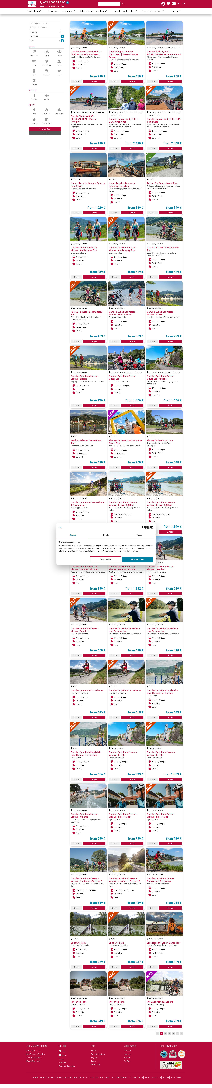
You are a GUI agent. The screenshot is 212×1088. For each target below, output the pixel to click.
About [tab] (139, 535)
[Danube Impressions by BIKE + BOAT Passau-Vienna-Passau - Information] (88, 33)
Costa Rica (67, 1077)
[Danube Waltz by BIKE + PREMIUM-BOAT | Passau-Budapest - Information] (88, 98)
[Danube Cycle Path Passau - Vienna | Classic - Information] (164, 293)
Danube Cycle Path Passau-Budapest (122, 377)
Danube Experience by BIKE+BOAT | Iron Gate (164, 120)
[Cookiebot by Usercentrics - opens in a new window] (143, 527)
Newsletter (62, 1062)
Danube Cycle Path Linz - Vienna (87, 690)
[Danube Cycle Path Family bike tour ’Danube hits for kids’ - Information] (164, 672)
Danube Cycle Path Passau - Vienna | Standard (161, 568)
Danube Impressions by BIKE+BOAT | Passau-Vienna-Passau (123, 54)
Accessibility (95, 1064)
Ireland (107, 1077)
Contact (61, 1059)
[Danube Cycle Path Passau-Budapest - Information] (126, 358)
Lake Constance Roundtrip (35, 1054)
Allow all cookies (137, 559)
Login (63, 1051)
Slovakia (147, 1077)
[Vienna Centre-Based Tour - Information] (164, 422)
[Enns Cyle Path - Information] (88, 924)
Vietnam (180, 1077)
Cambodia (50, 1077)
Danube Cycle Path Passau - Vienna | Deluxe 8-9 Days (123, 503)
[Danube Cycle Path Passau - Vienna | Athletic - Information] (88, 796)
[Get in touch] (174, 4)
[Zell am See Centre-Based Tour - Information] (164, 165)
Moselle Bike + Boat (33, 1061)
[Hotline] (67, 2)
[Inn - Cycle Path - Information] (88, 983)
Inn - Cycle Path (78, 1001)
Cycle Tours (34, 11)
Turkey (172, 1077)
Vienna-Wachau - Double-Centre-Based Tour (125, 442)
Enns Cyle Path (78, 942)
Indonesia (99, 1077)
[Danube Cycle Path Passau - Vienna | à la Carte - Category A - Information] (88, 860)
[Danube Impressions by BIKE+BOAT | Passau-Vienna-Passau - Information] (126, 33)
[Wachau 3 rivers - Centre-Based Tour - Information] (88, 422)
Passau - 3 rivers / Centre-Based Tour (163, 249)
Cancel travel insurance (67, 1066)
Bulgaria (42, 1077)
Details (94, 81)
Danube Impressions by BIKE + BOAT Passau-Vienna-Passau (86, 53)
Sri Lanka (165, 1077)
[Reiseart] (62, 36)
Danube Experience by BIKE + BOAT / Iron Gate (123, 120)
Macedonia (125, 1077)
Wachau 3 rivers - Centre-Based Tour (86, 442)
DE (178, 4)
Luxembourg (115, 1077)
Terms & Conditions (98, 1054)
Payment (94, 1058)
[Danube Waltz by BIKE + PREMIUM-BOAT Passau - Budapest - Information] (164, 33)
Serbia (140, 1077)
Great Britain (90, 1077)
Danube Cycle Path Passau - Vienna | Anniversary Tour (85, 249)
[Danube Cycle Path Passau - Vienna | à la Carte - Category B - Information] (126, 860)
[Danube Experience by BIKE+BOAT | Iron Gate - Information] (164, 98)
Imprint (93, 1051)
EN (183, 4)
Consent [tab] (73, 535)
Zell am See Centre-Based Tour (162, 183)
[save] (168, 4)
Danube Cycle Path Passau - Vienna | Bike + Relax (123, 815)
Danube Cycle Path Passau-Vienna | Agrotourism (88, 503)
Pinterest (127, 1058)
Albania (35, 1077)
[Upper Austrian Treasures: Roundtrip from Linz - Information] (126, 165)
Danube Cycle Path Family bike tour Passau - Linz (124, 630)
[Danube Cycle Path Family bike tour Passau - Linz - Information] (126, 610)
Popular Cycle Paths (124, 11)
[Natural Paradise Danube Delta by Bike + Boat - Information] (88, 165)
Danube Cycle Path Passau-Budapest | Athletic (160, 377)
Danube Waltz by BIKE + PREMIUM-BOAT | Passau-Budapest (84, 119)
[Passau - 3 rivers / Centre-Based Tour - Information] (164, 229)
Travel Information (151, 11)
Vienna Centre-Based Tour (160, 440)
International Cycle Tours (93, 11)
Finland (81, 1077)
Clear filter (45, 133)
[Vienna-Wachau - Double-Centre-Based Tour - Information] (126, 422)
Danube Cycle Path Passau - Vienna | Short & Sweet (123, 313)
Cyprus (75, 1077)
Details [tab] (106, 535)
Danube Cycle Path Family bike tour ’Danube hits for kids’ (162, 692)
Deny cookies (105, 559)
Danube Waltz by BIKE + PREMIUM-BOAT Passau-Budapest (164, 53)
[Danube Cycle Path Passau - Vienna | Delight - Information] (126, 734)
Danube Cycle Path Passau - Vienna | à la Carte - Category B (124, 880)
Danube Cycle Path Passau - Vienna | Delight (123, 753)
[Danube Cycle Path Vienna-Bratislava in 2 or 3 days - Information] (164, 860)
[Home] (31, 4)
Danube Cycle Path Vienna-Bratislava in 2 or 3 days (160, 880)
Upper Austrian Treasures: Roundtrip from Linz (122, 184)
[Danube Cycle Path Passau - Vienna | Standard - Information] (164, 548)
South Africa (156, 1077)
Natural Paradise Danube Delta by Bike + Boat (88, 184)
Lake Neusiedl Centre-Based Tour (163, 942)
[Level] (62, 40)
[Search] (123, 4)
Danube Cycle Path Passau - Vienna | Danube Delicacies (85, 568)
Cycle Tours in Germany (60, 11)
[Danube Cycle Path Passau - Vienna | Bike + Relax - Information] (126, 796)
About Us (173, 11)
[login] (163, 4)
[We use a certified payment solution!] (182, 1054)
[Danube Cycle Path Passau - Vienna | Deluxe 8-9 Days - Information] (126, 484)
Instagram (127, 1054)
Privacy (94, 1061)
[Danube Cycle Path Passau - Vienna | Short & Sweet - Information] (126, 293)
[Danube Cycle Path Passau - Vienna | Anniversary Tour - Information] (88, 229)
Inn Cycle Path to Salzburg (160, 1001)
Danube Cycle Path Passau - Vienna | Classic (161, 313)
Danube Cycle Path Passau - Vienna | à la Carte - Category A (86, 880)
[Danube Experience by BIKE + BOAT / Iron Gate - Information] (126, 98)
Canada (59, 1077)
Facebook (127, 1051)
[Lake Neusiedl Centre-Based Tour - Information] (164, 924)
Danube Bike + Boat (33, 1051)
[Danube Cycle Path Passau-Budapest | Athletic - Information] (164, 358)
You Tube (127, 1061)
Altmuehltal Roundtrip (33, 1058)
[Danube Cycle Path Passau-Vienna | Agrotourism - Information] (88, 484)
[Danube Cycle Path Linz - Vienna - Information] (88, 672)
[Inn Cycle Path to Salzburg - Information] (164, 983)
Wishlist (64, 1055)
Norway (133, 1077)
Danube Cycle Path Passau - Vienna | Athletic (85, 815)
